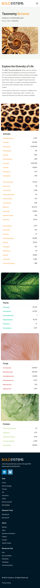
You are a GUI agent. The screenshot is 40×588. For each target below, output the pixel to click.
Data (8, 21)
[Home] (12, 3)
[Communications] (20, 565)
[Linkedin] (4, 472)
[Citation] (20, 537)
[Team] (20, 530)
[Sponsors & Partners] (20, 533)
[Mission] (20, 527)
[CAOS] (20, 499)
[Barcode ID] (20, 518)
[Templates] (20, 562)
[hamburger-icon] (37, 3)
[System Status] (20, 543)
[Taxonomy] (20, 496)
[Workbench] (20, 514)
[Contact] (20, 540)
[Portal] (20, 483)
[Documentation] (20, 556)
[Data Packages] (20, 486)
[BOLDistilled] (20, 505)
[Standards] (20, 559)
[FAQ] (20, 553)
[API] (20, 492)
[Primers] (20, 489)
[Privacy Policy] (7, 583)
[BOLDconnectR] (20, 502)
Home (4, 21)
